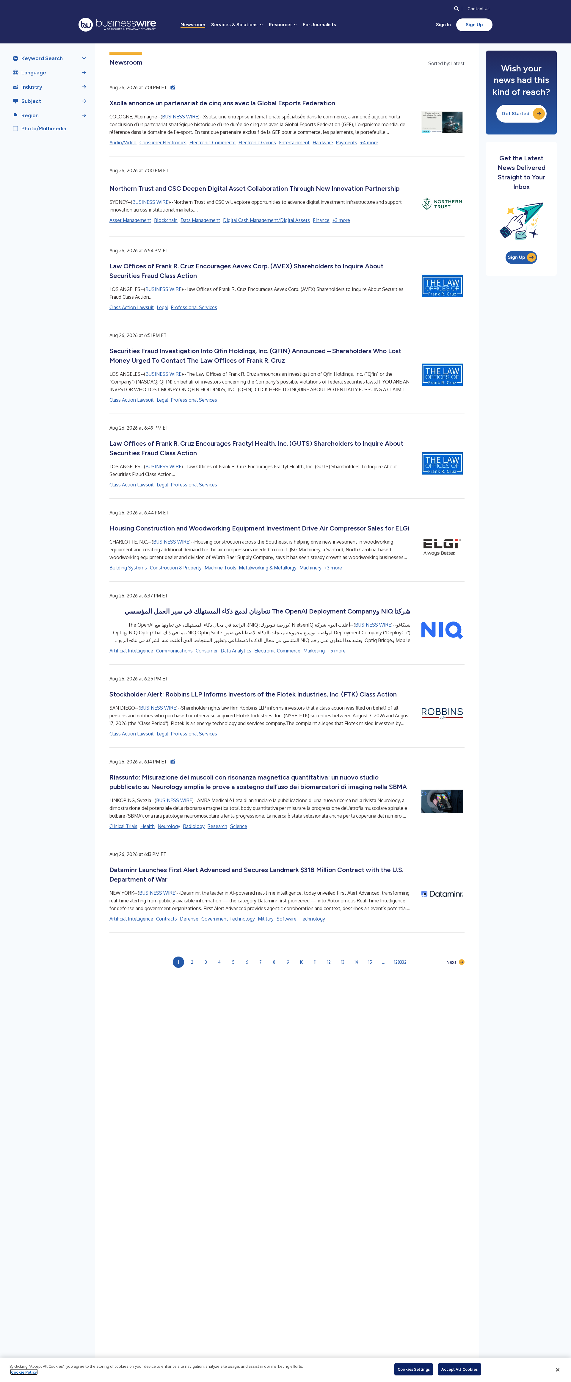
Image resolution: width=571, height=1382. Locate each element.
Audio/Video (123, 142)
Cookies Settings (414, 1369)
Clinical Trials (123, 826)
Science (238, 826)
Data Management (200, 220)
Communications (174, 651)
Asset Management (130, 220)
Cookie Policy (24, 1372)
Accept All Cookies (459, 1369)
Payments (346, 142)
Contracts (166, 919)
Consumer (207, 651)
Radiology (194, 826)
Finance (321, 220)
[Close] (557, 1369)
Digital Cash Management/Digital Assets (266, 220)
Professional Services (194, 307)
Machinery (310, 568)
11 (315, 962)
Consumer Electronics (162, 142)
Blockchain (166, 220)
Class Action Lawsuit (131, 307)
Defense (189, 919)
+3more (341, 220)
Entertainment (294, 142)
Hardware (323, 142)
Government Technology (228, 919)
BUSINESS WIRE (180, 117)
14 (356, 962)
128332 (400, 962)
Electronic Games (257, 142)
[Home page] (117, 25)
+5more (337, 651)
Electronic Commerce (212, 142)
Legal (162, 307)
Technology (312, 919)
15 (370, 962)
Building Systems (128, 568)
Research (217, 826)
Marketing (314, 651)
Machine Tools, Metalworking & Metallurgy (251, 568)
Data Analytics (236, 651)
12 (329, 962)
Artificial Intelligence (131, 651)
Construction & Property (176, 568)
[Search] (456, 9)
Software (287, 919)
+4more (369, 142)
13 (342, 962)
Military (266, 919)
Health (147, 826)
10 (302, 962)
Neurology (169, 826)
